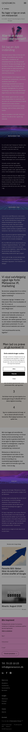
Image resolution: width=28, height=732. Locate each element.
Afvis (14, 369)
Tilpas (14, 378)
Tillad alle (14, 373)
